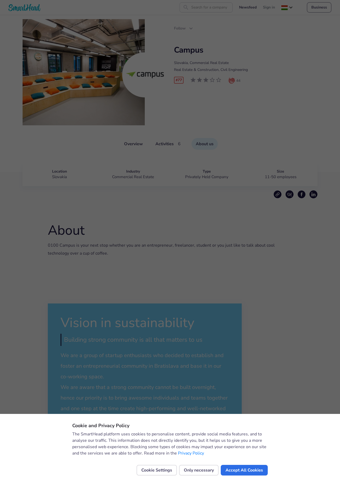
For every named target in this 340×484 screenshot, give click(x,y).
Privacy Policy (191, 453)
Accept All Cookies (244, 470)
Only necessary (199, 470)
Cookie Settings (156, 470)
